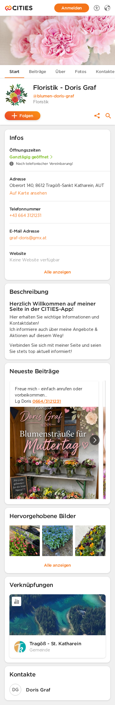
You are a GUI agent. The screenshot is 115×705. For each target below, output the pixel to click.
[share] (97, 115)
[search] (108, 115)
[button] (16, 95)
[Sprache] (107, 8)
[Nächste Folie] (95, 440)
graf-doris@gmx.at (28, 237)
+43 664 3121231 (25, 215)
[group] (57, 440)
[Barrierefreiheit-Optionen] (97, 8)
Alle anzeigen (57, 565)
